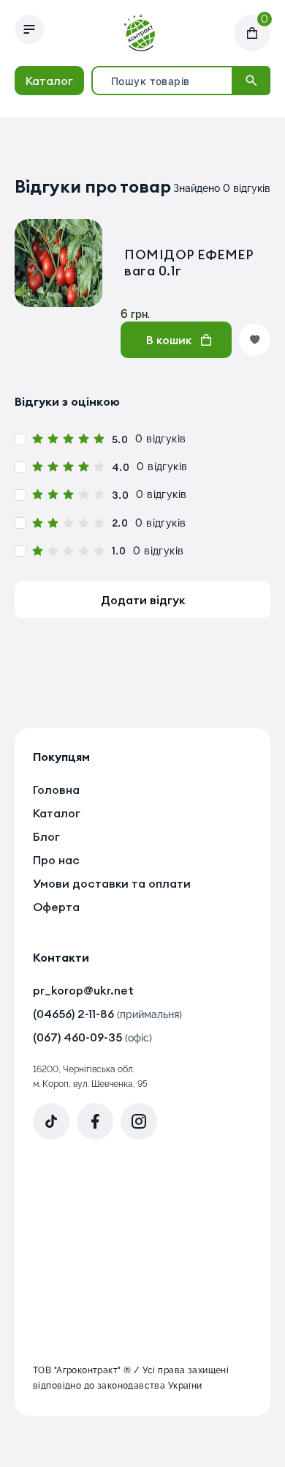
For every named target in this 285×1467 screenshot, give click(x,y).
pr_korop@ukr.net (83, 990)
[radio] (37, 439)
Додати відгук (143, 600)
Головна (56, 789)
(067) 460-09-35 (92, 1037)
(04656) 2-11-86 (107, 1013)
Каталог (56, 813)
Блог (46, 836)
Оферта (56, 906)
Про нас (56, 860)
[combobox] (162, 80)
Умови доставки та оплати (112, 883)
